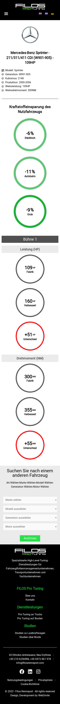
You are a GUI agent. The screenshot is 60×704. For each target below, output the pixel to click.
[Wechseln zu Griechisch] (46, 13)
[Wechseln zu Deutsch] (52, 13)
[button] (6, 13)
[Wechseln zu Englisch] (40, 13)
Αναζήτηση (30, 538)
